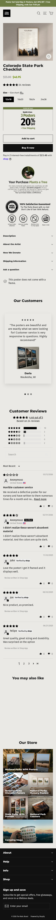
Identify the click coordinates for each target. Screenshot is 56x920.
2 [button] (24, 663)
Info (5, 870)
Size (11, 93)
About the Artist (12, 244)
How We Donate (12, 253)
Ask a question (11, 269)
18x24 (32, 99)
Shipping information (14, 261)
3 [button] (29, 663)
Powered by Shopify (38, 916)
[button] (11, 84)
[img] (10, 474)
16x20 (20, 99)
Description (9, 236)
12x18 (8, 99)
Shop (6, 879)
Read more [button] (40, 499)
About (7, 852)
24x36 (44, 99)
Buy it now (28, 147)
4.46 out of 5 (36, 417)
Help (6, 861)
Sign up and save (14, 889)
